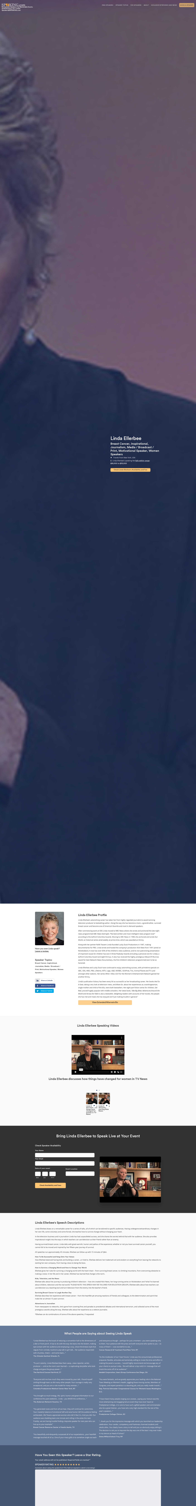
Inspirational (139, 443)
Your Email (39, 1159)
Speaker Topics (122, 5)
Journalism (117, 447)
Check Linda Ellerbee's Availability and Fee (130, 470)
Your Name (40, 1150)
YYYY (52, 1177)
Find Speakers (107, 5)
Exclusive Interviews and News (164, 5)
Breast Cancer (119, 443)
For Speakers (136, 5)
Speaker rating (44, 1465)
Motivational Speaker (133, 450)
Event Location (71, 1169)
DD (44, 1177)
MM (37, 1177)
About (146, 5)
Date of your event (42, 1168)
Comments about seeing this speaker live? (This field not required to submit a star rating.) (65, 1468)
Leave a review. (42, 951)
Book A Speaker (186, 5)
